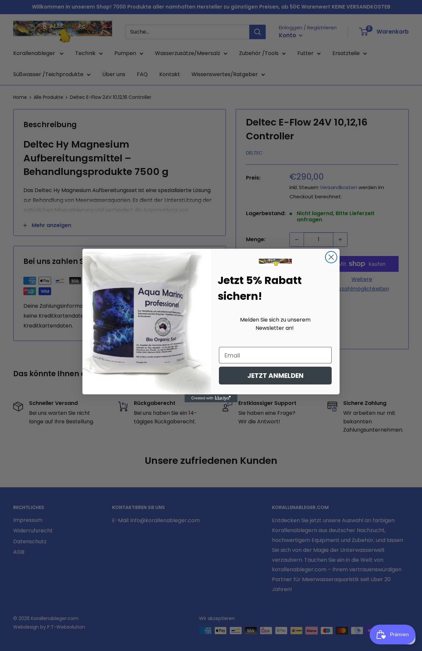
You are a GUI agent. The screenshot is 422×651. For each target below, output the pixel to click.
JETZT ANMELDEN (275, 375)
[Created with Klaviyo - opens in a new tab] (211, 398)
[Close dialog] (331, 257)
